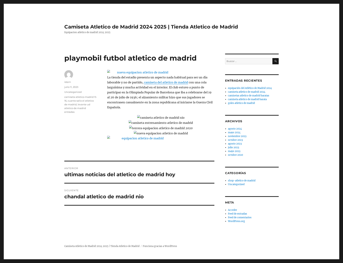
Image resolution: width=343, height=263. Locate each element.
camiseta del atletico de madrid (166, 82)
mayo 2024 (234, 132)
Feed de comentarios (240, 217)
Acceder (232, 210)
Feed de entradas (237, 213)
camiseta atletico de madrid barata (247, 99)
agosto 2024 (235, 128)
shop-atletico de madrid (241, 180)
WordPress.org (236, 221)
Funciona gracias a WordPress (160, 246)
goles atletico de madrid (241, 103)
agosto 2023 (235, 143)
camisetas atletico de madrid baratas (248, 95)
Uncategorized (73, 92)
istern (67, 82)
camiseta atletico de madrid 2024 (246, 91)
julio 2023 (233, 147)
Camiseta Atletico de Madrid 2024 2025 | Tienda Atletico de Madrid (151, 27)
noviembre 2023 (237, 136)
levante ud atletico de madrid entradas (77, 108)
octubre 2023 (235, 139)
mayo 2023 (234, 151)
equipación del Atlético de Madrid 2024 (250, 88)
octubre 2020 (235, 154)
